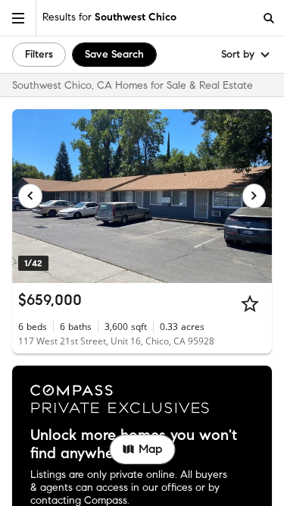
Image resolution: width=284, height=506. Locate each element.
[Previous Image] (30, 196)
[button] (18, 18)
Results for (109, 17)
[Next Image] (254, 196)
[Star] (250, 303)
